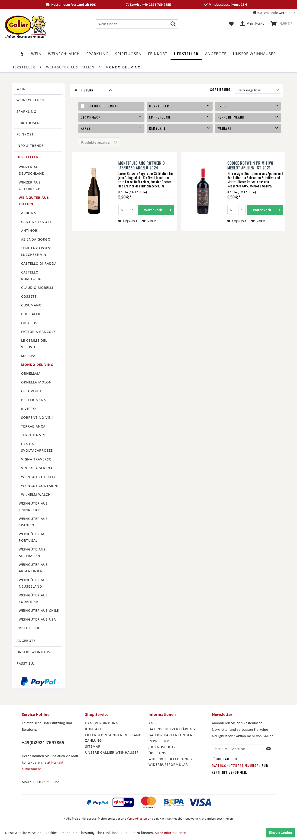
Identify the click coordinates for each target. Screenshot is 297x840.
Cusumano (31, 305)
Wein (21, 89)
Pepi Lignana (33, 400)
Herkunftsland (231, 117)
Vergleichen (129, 220)
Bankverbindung (101, 723)
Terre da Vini (34, 435)
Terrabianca (33, 426)
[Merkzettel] (231, 24)
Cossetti (29, 296)
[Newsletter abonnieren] (268, 748)
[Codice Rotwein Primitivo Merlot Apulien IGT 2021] (203, 191)
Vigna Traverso (36, 459)
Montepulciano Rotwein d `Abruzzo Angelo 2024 (141, 165)
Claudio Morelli (37, 287)
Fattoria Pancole (38, 331)
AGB (152, 723)
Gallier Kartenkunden (170, 735)
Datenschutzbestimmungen (236, 765)
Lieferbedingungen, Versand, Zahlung (114, 738)
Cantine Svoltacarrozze (37, 447)
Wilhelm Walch (36, 494)
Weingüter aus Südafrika (33, 598)
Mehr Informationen (170, 832)
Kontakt (93, 729)
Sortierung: (221, 89)
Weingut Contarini (39, 485)
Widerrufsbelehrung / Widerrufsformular (170, 762)
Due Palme (31, 314)
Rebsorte (157, 128)
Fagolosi (30, 323)
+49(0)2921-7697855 (43, 743)
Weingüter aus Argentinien (33, 567)
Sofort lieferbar (103, 105)
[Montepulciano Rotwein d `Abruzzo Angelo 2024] (94, 191)
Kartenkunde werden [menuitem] (273, 12)
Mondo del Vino (37, 364)
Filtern (87, 89)
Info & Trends (30, 145)
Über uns (157, 753)
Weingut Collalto (39, 477)
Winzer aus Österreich (30, 185)
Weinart (224, 128)
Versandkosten (137, 819)
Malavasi (30, 356)
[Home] (22, 54)
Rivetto (28, 408)
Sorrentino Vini (37, 417)
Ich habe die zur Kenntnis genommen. (240, 765)
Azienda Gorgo (36, 239)
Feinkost (25, 134)
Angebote (26, 640)
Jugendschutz (162, 747)
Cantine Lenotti (37, 221)
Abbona (28, 213)
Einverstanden (280, 832)
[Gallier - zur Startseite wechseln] (25, 25)
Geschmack (91, 117)
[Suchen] (173, 24)
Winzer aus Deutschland (32, 170)
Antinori (30, 230)
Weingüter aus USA (37, 619)
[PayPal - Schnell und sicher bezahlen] (38, 681)
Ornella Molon (36, 382)
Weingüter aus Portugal (33, 537)
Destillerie (29, 628)
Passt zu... (26, 663)
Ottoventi (31, 391)
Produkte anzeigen (96, 142)
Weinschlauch (30, 100)
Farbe (86, 128)
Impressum (159, 741)
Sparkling (26, 111)
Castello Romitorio (31, 275)
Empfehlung (159, 117)
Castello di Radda (39, 263)
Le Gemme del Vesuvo (34, 343)
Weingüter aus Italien (34, 200)
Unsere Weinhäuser (35, 652)
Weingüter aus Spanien (33, 521)
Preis (222, 105)
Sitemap (92, 746)
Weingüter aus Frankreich (33, 506)
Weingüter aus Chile (39, 610)
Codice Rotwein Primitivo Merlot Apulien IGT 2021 (250, 165)
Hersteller (27, 157)
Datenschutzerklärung (171, 729)
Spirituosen (28, 123)
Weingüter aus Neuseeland (33, 583)
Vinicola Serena (37, 468)
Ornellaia (31, 373)
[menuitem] (137, 24)
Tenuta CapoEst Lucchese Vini (36, 251)
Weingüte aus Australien (32, 552)
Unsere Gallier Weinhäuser (112, 752)
